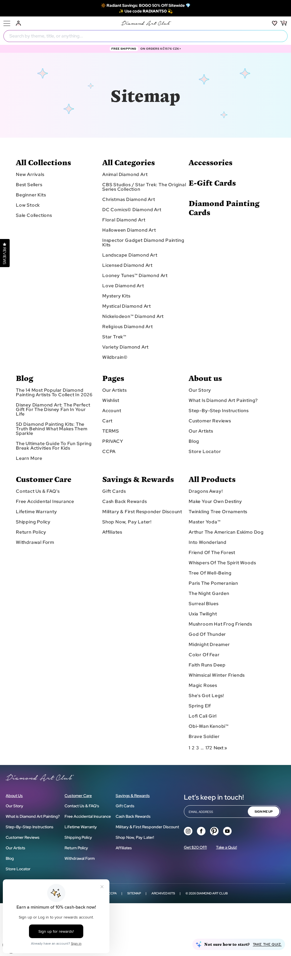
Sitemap (134, 893)
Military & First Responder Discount (142, 512)
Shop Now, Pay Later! (126, 522)
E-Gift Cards (212, 182)
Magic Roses (203, 685)
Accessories (210, 162)
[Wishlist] (274, 23)
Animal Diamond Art (124, 174)
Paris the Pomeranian (213, 583)
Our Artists (114, 390)
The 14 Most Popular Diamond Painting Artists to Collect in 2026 (54, 392)
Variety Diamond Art (125, 347)
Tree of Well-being (210, 573)
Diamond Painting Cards (224, 207)
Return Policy (31, 532)
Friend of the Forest (212, 552)
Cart (107, 421)
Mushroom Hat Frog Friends (220, 624)
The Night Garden (209, 593)
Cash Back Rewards (124, 501)
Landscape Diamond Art (129, 255)
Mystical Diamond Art (126, 306)
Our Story (200, 390)
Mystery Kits (116, 296)
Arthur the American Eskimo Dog (226, 532)
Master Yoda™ (205, 522)
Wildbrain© (115, 357)
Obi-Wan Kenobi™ (209, 726)
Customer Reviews (210, 421)
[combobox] (145, 36)
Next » (220, 748)
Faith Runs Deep (207, 665)
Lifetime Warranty (36, 512)
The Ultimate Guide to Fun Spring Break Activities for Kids (54, 445)
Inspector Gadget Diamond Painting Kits (143, 242)
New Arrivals (30, 174)
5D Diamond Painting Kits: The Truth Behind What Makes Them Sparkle (51, 429)
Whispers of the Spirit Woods (222, 563)
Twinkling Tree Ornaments (218, 512)
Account (111, 410)
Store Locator (205, 451)
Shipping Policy (33, 522)
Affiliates (112, 532)
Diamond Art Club (212, 893)
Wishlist (110, 400)
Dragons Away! (206, 491)
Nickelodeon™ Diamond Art (133, 316)
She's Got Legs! (206, 695)
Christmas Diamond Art (128, 199)
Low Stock (28, 205)
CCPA (109, 451)
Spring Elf (200, 706)
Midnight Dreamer (209, 644)
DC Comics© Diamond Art (131, 209)
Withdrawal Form (35, 542)
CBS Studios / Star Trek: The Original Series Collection (144, 187)
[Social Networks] (188, 831)
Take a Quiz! (226, 847)
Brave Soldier (204, 736)
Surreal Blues (203, 603)
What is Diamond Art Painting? (223, 400)
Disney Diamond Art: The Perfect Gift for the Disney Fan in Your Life (53, 409)
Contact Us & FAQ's (37, 491)
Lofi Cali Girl (203, 716)
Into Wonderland (207, 542)
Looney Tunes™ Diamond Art (135, 275)
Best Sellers (29, 185)
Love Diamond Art (123, 286)
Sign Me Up (264, 812)
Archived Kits (163, 893)
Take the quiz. (267, 944)
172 (208, 748)
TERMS (110, 431)
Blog (194, 441)
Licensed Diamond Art (127, 265)
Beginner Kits (31, 195)
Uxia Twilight (203, 614)
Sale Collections (34, 215)
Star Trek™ (114, 337)
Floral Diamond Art (123, 220)
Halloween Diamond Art (129, 230)
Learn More (29, 458)
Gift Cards (114, 491)
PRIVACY (112, 441)
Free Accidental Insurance (45, 501)
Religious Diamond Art (127, 326)
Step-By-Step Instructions (219, 410)
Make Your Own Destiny (215, 501)
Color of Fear (204, 655)
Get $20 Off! (195, 847)
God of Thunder (207, 634)
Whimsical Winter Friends (217, 675)
